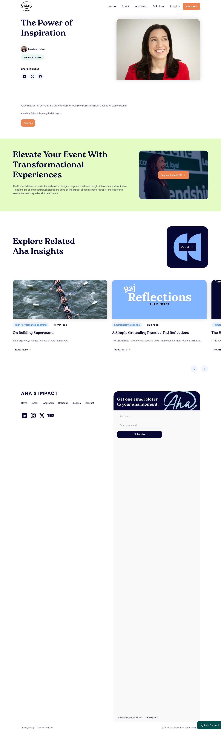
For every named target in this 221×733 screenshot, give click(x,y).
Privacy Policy (152, 717)
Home (112, 6)
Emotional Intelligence (127, 324)
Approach (141, 6)
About (125, 6)
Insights (175, 6)
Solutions (158, 6)
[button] (24, 76)
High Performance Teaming (31, 324)
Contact (191, 6)
